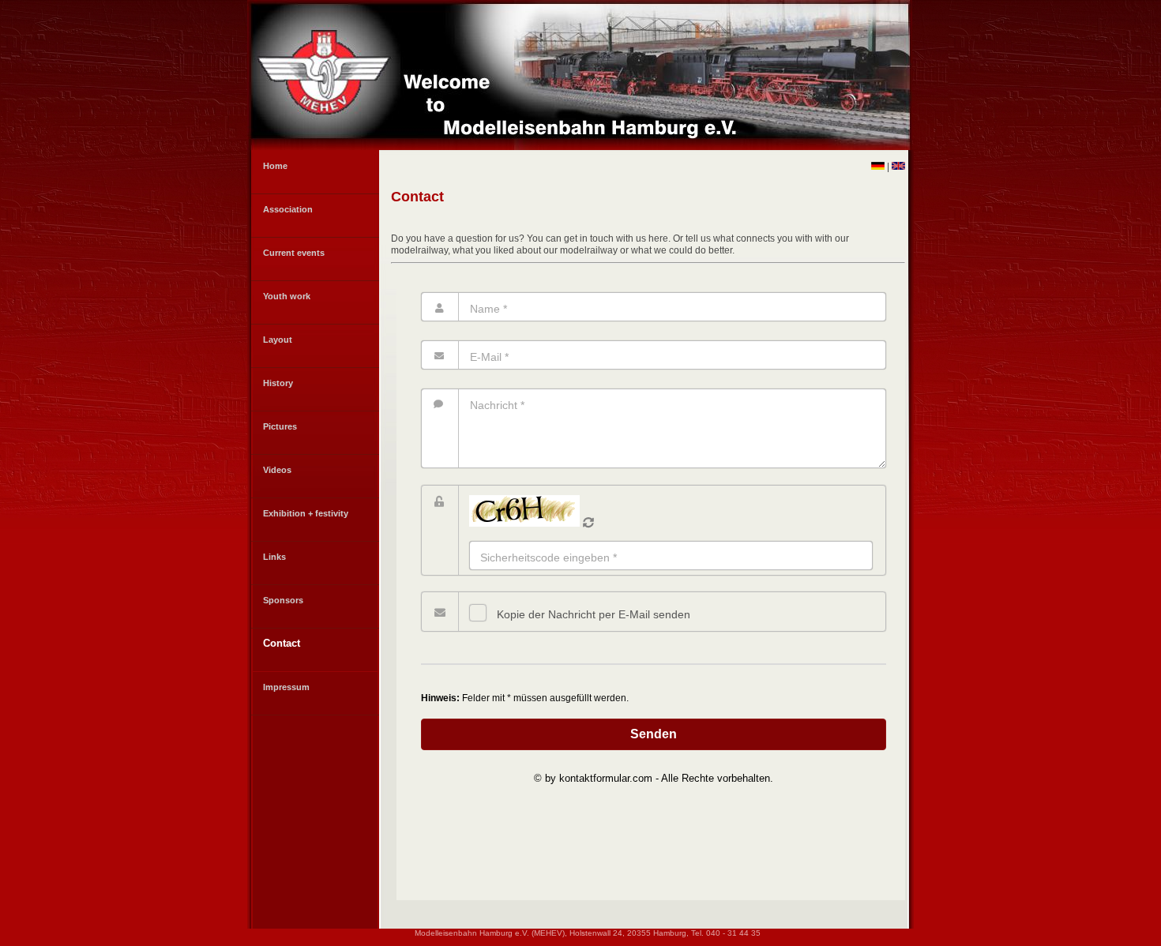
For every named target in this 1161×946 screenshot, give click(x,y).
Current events (294, 252)
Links (274, 556)
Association (288, 209)
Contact (281, 643)
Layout (277, 339)
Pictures (280, 426)
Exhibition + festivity (305, 513)
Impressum (286, 687)
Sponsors (283, 600)
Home (275, 166)
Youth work (286, 296)
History (278, 383)
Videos (277, 470)
